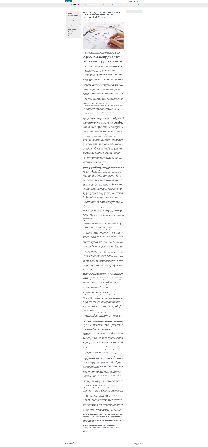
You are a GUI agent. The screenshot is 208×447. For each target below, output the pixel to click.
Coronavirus (70, 31)
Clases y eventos (137, 1)
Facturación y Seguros (72, 17)
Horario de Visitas (71, 25)
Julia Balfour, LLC (140, 444)
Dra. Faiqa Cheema (119, 52)
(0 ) (141, 1)
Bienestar (124, 4)
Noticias (69, 27)
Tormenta (70, 33)
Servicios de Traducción (73, 15)
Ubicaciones (118, 4)
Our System (68, 1)
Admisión (70, 13)
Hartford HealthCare (104, 53)
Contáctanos (131, 1)
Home (69, 8)
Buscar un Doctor (98, 4)
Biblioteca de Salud (72, 29)
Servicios (105, 4)
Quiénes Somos (131, 4)
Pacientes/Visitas (111, 4)
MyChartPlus (70, 35)
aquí (107, 417)
